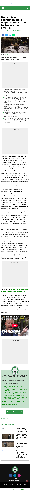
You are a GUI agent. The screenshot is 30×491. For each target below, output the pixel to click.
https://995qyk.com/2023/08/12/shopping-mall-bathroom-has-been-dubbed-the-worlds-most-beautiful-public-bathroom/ (16, 394)
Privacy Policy (15, 478)
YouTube (7, 54)
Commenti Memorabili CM (7, 30)
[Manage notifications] (27, 481)
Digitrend (23, 489)
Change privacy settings (15, 480)
